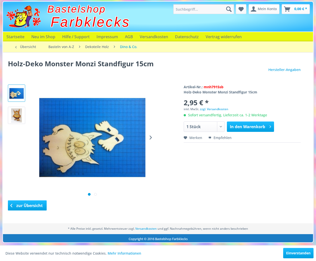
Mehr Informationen (124, 253)
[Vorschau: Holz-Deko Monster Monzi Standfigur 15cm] (16, 93)
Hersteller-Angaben (284, 69)
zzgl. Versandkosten (214, 109)
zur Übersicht (29, 205)
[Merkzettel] (241, 9)
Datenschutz (187, 36)
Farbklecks (91, 22)
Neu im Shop (43, 36)
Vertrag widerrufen (224, 36)
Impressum (107, 36)
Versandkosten (154, 36)
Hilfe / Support (76, 36)
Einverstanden (298, 253)
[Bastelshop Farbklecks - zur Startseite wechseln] (23, 16)
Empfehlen (222, 137)
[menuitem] (203, 9)
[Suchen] (229, 9)
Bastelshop (76, 9)
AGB (129, 36)
